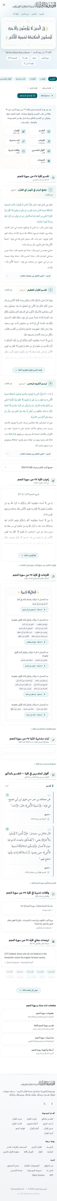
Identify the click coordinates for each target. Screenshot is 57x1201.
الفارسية (10, 977)
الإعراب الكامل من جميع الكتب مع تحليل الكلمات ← (37, 565)
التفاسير (34, 14)
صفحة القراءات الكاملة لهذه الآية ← (43, 729)
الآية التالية (33, 88)
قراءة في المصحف (25, 95)
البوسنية (13, 982)
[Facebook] (52, 1104)
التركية (42, 977)
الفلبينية (20, 977)
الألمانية (9, 971)
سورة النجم (25, 14)
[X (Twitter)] (44, 1104)
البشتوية (23, 982)
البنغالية (43, 982)
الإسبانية (30, 971)
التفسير (52, 78)
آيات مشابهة (20, 78)
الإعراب (42, 78)
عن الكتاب (49, 195)
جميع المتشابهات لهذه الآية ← (45, 764)
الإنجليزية (51, 971)
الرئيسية (41, 14)
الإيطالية (51, 977)
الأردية (52, 982)
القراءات (33, 78)
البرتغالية (20, 971)
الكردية (33, 982)
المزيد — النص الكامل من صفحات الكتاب (35, 275)
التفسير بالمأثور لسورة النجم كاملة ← (43, 883)
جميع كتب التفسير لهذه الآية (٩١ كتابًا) (37, 467)
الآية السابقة (46, 88)
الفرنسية (40, 971)
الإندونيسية (31, 977)
